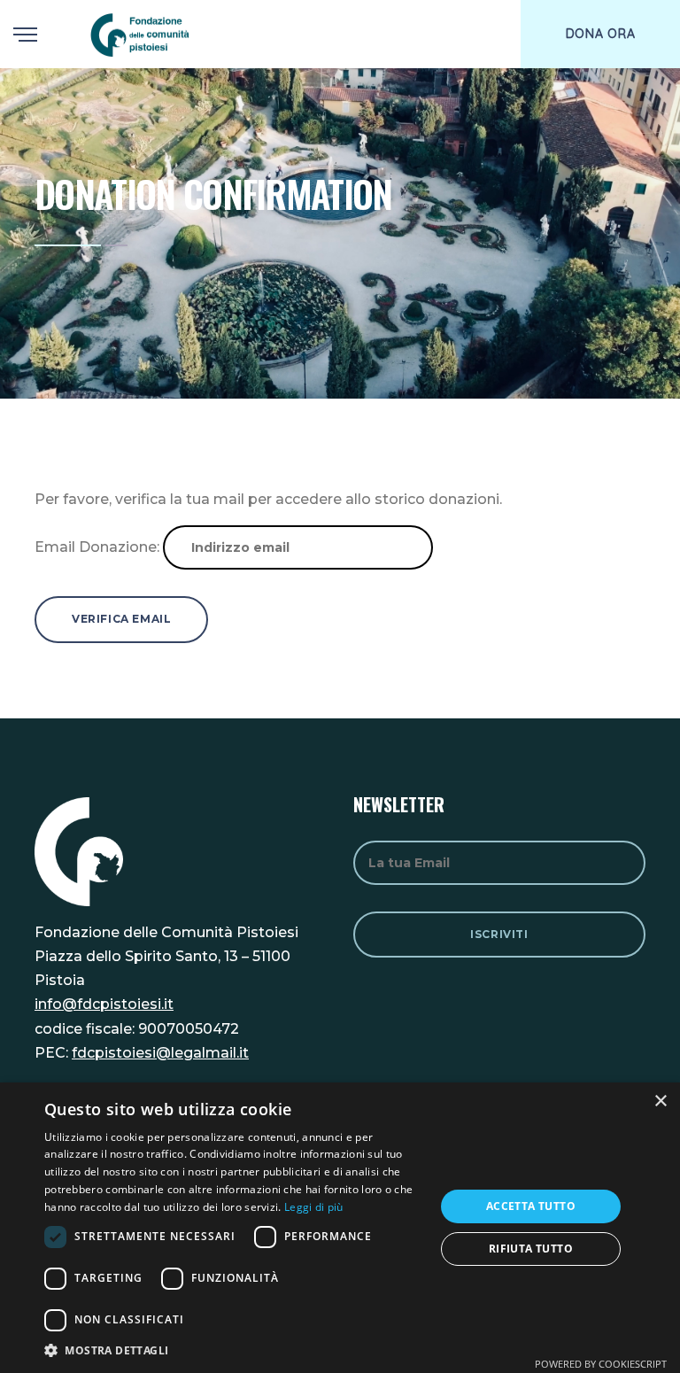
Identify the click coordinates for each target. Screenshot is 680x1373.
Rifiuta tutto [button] (531, 1248)
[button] (233, 1350)
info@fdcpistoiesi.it (104, 1004)
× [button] (660, 1101)
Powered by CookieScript (601, 1363)
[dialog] (340, 1227)
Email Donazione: (97, 547)
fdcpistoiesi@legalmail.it (160, 1052)
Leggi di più (314, 1206)
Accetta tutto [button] (531, 1206)
